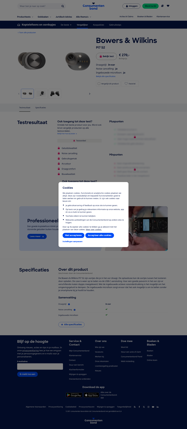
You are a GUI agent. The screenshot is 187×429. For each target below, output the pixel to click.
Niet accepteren (73, 235)
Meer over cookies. (94, 229)
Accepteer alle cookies (99, 235)
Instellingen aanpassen (73, 241)
